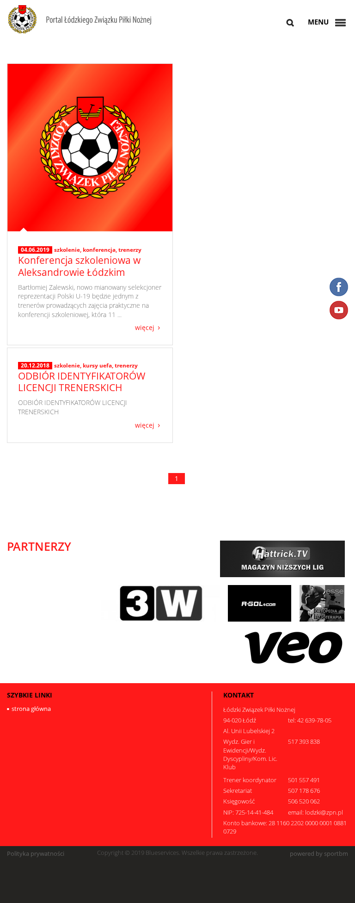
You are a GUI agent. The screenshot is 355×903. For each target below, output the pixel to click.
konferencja (99, 250)
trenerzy (129, 250)
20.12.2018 (35, 365)
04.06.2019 (35, 250)
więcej (144, 327)
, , (97, 250)
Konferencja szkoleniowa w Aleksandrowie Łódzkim (79, 266)
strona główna (31, 708)
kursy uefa (97, 365)
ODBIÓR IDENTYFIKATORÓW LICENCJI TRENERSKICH (81, 381)
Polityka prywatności (35, 854)
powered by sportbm (319, 854)
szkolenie (67, 250)
